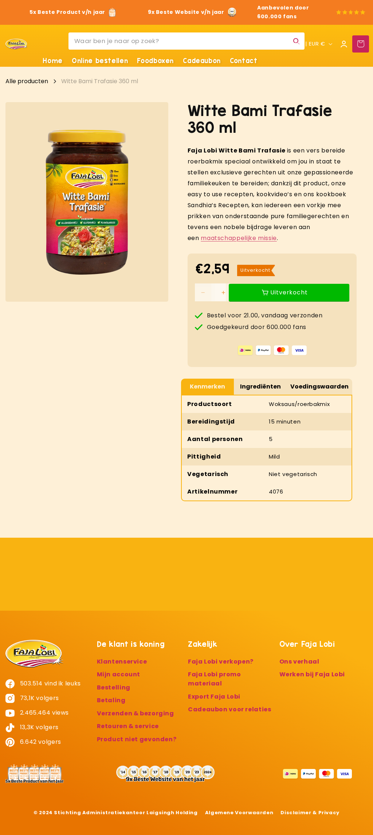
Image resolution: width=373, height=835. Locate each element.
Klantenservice (122, 661)
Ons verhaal (299, 661)
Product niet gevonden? (137, 739)
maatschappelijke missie (239, 238)
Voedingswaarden (319, 386)
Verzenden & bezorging (135, 713)
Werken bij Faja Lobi (312, 674)
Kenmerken (207, 386)
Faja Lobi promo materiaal (214, 679)
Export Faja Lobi (214, 696)
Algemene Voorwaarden (239, 812)
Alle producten (26, 81)
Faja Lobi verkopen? (221, 661)
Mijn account (119, 674)
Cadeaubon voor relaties (229, 709)
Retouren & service (128, 726)
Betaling (111, 700)
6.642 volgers (39, 742)
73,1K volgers (38, 698)
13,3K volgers (38, 727)
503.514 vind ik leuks (49, 683)
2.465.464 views (43, 712)
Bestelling (113, 687)
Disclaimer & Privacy (309, 812)
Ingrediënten (260, 386)
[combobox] (186, 41)
